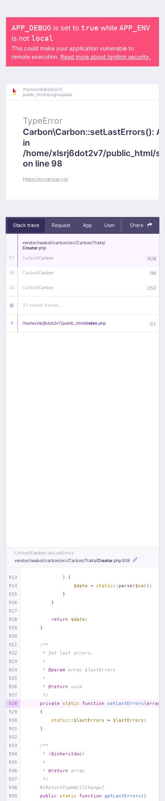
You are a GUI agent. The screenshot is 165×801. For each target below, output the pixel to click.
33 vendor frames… (42, 305)
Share (137, 225)
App (87, 225)
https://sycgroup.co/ (45, 179)
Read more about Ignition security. (105, 56)
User (109, 225)
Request (61, 225)
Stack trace (26, 225)
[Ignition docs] (17, 92)
